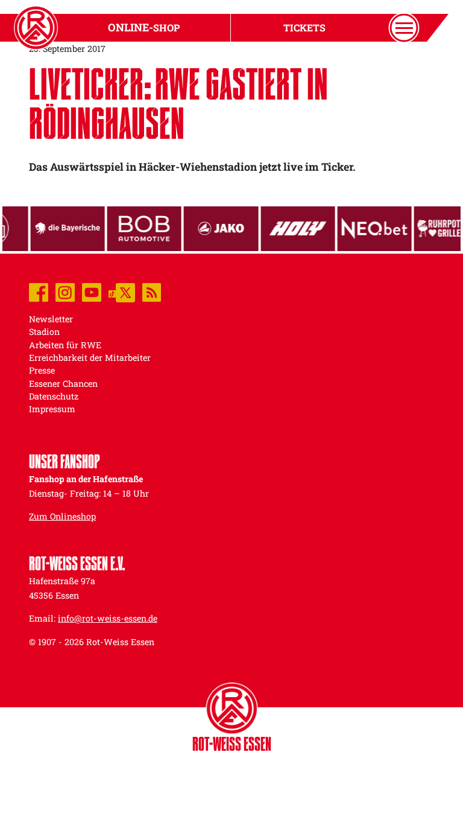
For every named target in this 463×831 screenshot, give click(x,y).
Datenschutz (53, 396)
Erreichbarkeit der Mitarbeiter (90, 357)
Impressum (52, 409)
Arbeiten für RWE (65, 345)
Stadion (44, 331)
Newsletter (51, 319)
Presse (42, 370)
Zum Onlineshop (62, 516)
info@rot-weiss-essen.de (107, 618)
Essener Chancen (63, 383)
